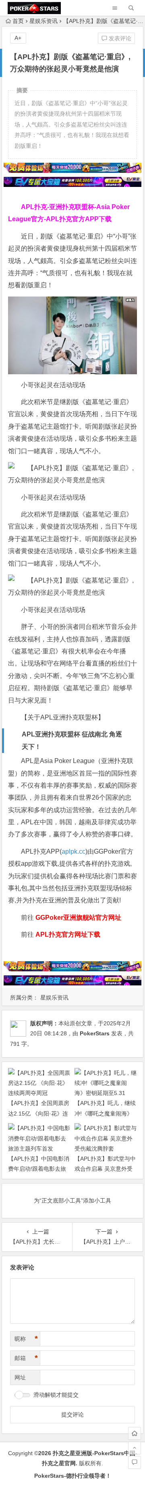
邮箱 (26, 1358)
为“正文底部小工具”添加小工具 (72, 1200)
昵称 (26, 1338)
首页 (18, 21)
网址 (20, 1377)
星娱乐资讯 (43, 21)
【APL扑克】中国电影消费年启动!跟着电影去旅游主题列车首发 (38, 1168)
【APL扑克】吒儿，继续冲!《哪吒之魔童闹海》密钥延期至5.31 (105, 1113)
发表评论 (119, 38)
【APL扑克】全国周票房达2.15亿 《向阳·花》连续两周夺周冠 (38, 1113)
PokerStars (95, 1033)
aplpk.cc (73, 851)
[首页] (134, 1433)
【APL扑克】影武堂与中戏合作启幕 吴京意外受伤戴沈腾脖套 (105, 1168)
